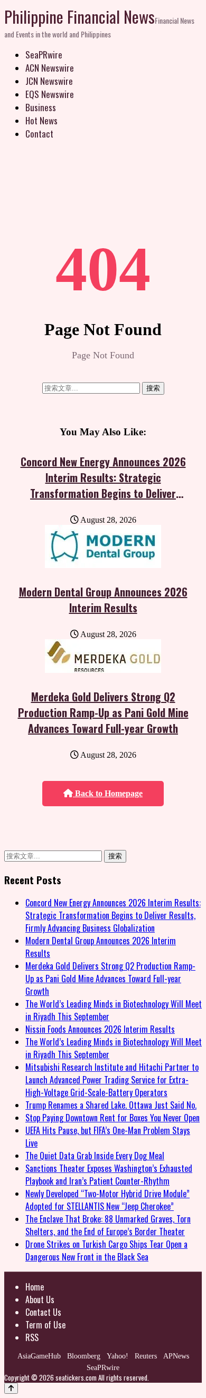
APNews (176, 1356)
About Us (39, 1299)
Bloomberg (83, 1356)
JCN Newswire (49, 80)
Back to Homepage (108, 793)
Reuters (146, 1356)
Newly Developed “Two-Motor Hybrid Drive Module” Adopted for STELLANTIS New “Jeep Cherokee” (107, 1200)
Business (40, 107)
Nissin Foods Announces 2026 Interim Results (100, 1029)
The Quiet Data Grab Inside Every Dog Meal (94, 1155)
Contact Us (43, 1312)
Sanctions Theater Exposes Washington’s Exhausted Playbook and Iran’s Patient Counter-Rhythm (108, 1174)
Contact (39, 133)
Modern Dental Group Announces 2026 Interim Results (103, 599)
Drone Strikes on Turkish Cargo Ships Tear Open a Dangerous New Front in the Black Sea (106, 1250)
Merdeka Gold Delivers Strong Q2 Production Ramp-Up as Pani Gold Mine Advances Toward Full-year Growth (103, 712)
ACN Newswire (49, 67)
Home (34, 1286)
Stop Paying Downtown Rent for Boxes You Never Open (112, 1117)
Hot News (41, 120)
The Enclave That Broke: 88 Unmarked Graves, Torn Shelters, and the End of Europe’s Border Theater (108, 1225)
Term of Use (45, 1324)
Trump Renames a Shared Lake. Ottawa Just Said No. (110, 1105)
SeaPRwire (43, 54)
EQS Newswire (49, 94)
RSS (32, 1337)
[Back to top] (11, 1388)
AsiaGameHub (39, 1356)
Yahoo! (117, 1356)
